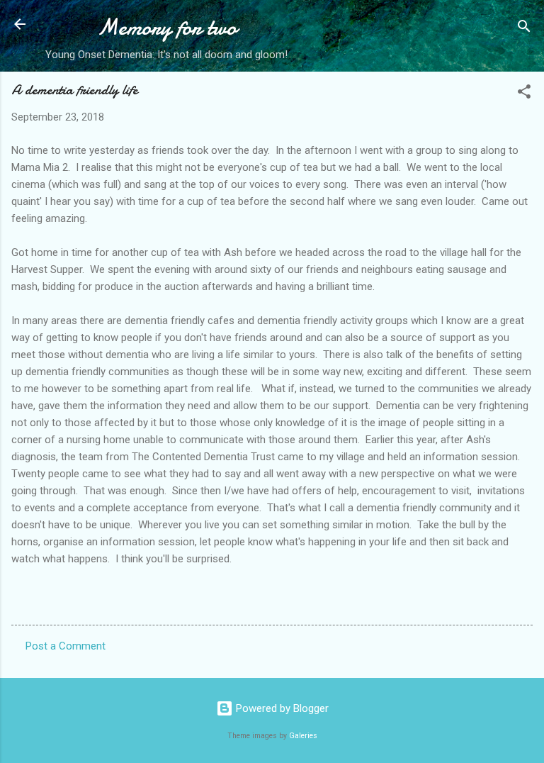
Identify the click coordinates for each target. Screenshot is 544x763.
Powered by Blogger (281, 708)
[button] (524, 94)
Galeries (303, 735)
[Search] (524, 28)
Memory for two (167, 27)
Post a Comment (66, 646)
